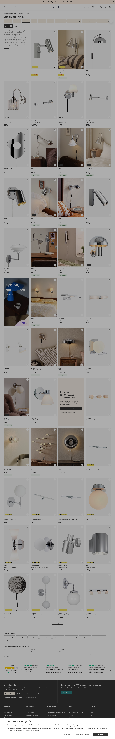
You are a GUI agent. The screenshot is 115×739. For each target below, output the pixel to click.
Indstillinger (67, 734)
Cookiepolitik (37, 730)
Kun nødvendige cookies (82, 734)
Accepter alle (100, 734)
